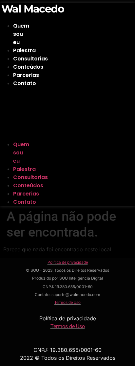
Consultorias (30, 58)
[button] (12, 113)
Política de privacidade (68, 262)
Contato (24, 83)
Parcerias (26, 75)
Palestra (24, 50)
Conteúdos (28, 67)
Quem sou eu (21, 34)
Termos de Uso (67, 302)
